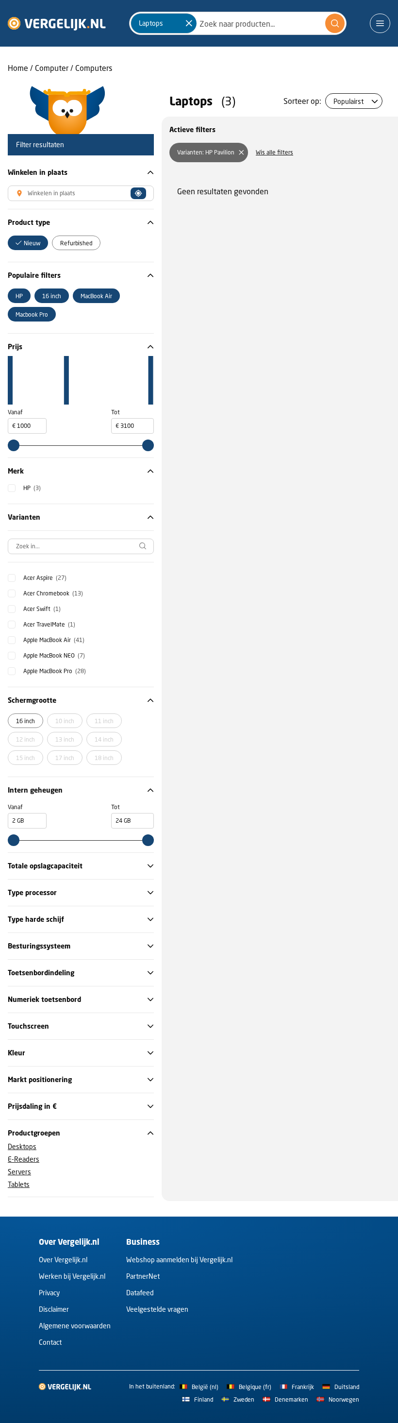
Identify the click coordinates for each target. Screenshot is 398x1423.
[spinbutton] (27, 426)
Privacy (49, 1292)
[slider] (13, 445)
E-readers (23, 1159)
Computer (51, 67)
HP (32, 487)
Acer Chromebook (53, 593)
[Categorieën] (380, 23)
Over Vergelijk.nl (63, 1259)
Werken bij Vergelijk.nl (72, 1276)
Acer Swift (42, 608)
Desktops (22, 1146)
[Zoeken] (335, 23)
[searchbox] (81, 546)
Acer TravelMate (49, 624)
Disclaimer (54, 1309)
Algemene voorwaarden (75, 1325)
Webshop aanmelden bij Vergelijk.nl (179, 1259)
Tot (115, 412)
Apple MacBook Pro (54, 671)
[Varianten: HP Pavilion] (241, 152)
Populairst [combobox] (348, 101)
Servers (19, 1172)
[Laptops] (189, 23)
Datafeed (140, 1292)
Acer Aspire (44, 577)
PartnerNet (143, 1276)
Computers (93, 67)
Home (18, 67)
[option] (28, 243)
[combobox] (238, 23)
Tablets (19, 1184)
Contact (50, 1342)
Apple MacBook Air (53, 640)
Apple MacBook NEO (54, 655)
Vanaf (15, 412)
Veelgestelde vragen (157, 1309)
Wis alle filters (274, 152)
